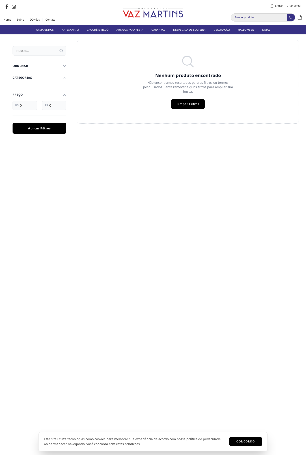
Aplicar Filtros (39, 128)
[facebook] (7, 7)
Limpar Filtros (188, 104)
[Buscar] (61, 51)
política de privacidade (203, 439)
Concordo (245, 441)
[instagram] (14, 7)
